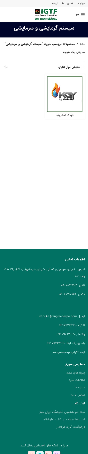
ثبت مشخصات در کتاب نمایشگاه (64, 419)
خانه (82, 44)
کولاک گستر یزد (65, 115)
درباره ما (80, 387)
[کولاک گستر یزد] (65, 94)
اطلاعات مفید (77, 380)
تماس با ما (78, 395)
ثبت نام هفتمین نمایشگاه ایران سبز (62, 412)
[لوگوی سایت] (44, 14)
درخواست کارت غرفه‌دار (70, 427)
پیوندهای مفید (75, 373)
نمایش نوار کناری (69, 67)
